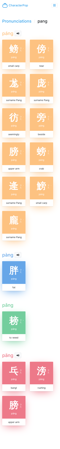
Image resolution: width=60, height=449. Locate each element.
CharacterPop (18, 5)
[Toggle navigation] (54, 5)
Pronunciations (16, 21)
